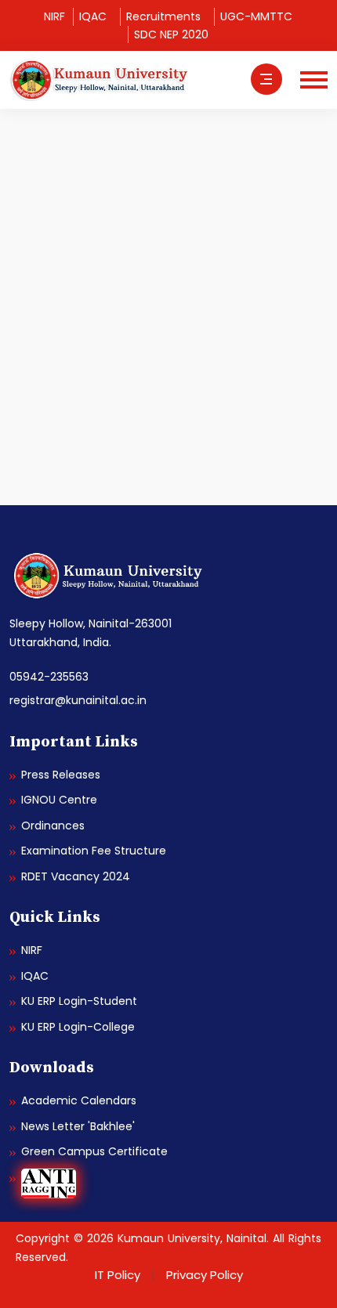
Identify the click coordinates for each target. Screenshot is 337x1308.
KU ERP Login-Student (79, 1001)
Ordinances (53, 825)
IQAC (93, 16)
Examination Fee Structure (93, 850)
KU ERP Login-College (78, 1027)
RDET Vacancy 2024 (75, 876)
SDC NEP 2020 (171, 34)
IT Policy (117, 1274)
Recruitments (163, 16)
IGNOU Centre (59, 800)
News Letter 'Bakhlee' (78, 1126)
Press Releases (60, 774)
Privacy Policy (204, 1274)
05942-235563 (49, 677)
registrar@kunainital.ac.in (78, 700)
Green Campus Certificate (94, 1151)
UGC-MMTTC (256, 16)
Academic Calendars (78, 1100)
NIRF (54, 16)
